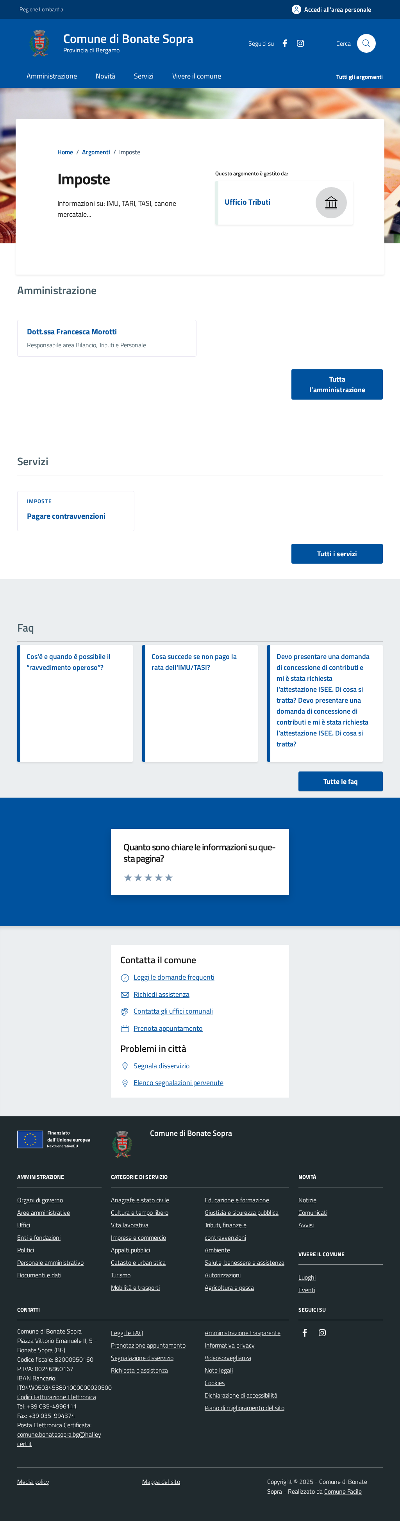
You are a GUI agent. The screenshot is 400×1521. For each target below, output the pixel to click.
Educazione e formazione (237, 1200)
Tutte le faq (340, 781)
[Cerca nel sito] (366, 43)
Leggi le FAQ (127, 1332)
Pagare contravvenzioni (66, 516)
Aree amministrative (43, 1212)
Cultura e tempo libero (139, 1212)
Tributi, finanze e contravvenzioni (225, 1231)
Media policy (33, 1481)
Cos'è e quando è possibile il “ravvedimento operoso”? (69, 662)
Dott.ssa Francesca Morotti (72, 332)
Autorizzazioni (223, 1275)
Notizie (307, 1200)
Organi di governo (40, 1200)
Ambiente (217, 1250)
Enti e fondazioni (39, 1237)
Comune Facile (343, 1491)
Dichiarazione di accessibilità (241, 1395)
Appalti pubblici (130, 1250)
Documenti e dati (39, 1275)
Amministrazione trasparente (242, 1332)
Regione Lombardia (41, 9)
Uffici (23, 1225)
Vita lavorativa (129, 1225)
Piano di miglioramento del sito (244, 1407)
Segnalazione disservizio (142, 1357)
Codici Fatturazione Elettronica (56, 1396)
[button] (331, 9)
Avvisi (306, 1225)
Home (65, 152)
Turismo (120, 1275)
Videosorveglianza (228, 1357)
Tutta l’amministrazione (337, 384)
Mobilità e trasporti (135, 1287)
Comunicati (312, 1212)
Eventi (306, 1289)
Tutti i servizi (337, 553)
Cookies (215, 1382)
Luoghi (307, 1277)
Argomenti (96, 152)
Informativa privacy (230, 1345)
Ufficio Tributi (247, 202)
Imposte (39, 501)
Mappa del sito (161, 1481)
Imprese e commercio (138, 1237)
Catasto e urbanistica (138, 1262)
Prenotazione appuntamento (148, 1345)
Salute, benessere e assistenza (244, 1262)
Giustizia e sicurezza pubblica (242, 1212)
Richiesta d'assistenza (139, 1370)
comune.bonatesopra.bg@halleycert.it (59, 1439)
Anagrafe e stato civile (140, 1200)
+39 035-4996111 (52, 1406)
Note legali (219, 1370)
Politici (25, 1250)
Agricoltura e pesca (229, 1287)
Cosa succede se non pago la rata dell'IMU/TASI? (194, 662)
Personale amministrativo (50, 1262)
